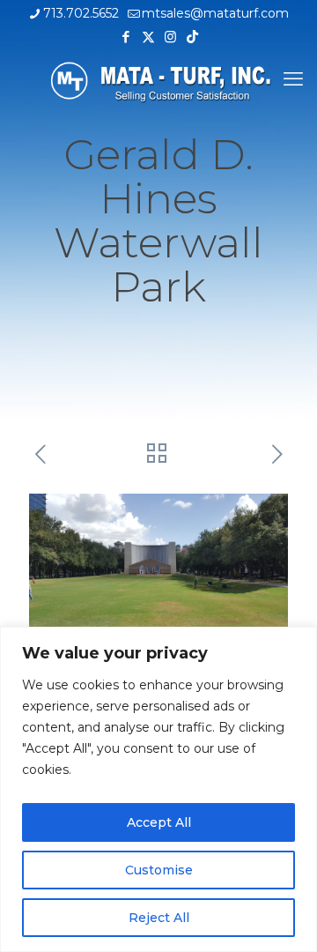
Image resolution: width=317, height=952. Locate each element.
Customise (159, 870)
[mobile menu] (293, 79)
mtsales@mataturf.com (215, 13)
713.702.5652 (81, 13)
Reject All (159, 918)
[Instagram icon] (170, 36)
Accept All (159, 822)
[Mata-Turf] (158, 79)
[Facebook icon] (126, 36)
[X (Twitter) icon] (148, 36)
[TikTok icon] (192, 36)
